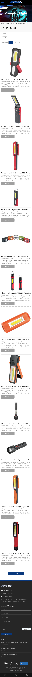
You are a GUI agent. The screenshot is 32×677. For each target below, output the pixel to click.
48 (19, 42)
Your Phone (5, 617)
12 (10, 42)
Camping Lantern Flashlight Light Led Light (16, 460)
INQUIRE (7, 90)
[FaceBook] (11, 663)
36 (15, 42)
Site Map (21, 669)
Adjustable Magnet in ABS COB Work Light (16, 293)
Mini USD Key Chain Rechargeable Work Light (16, 340)
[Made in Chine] (24, 663)
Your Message (6, 621)
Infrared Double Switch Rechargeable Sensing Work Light (16, 256)
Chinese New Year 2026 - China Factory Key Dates (14, 642)
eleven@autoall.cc (7, 596)
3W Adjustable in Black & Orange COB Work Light (16, 386)
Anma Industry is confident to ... (9, 648)
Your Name (5, 609)
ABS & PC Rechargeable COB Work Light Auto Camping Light (16, 210)
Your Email (5, 613)
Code (3, 629)
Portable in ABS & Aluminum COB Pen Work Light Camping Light (16, 173)
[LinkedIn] (6, 663)
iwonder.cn (20, 670)
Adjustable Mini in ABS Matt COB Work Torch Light (16, 423)
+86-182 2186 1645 (8, 593)
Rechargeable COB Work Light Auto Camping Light (16, 126)
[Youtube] (16, 663)
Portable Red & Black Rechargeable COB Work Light (16, 80)
